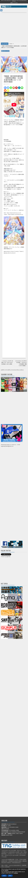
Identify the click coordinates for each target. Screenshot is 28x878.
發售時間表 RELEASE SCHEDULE (8, 824)
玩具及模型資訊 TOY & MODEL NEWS (10, 830)
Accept (4, 875)
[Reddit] (5, 90)
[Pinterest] (16, 87)
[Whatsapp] (11, 87)
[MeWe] (19, 87)
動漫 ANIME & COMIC (5, 50)
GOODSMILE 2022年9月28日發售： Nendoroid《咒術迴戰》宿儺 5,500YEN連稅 (21, 363)
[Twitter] (8, 87)
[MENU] (1, 10)
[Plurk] (13, 87)
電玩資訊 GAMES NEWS (6, 835)
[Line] (22, 87)
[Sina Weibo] (8, 90)
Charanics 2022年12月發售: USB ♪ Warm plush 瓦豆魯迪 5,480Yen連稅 (7, 362)
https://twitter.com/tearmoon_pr (15, 214)
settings (16, 873)
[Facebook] (5, 87)
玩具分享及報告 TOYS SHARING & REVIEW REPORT (13, 832)
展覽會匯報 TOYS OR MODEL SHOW (9, 827)
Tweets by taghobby (5, 556)
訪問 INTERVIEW (5, 828)
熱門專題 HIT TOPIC (6, 825)
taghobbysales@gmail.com (7, 446)
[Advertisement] (14, 27)
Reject (10, 875)
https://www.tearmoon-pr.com (14, 213)
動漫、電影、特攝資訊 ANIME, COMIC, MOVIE (12, 833)
